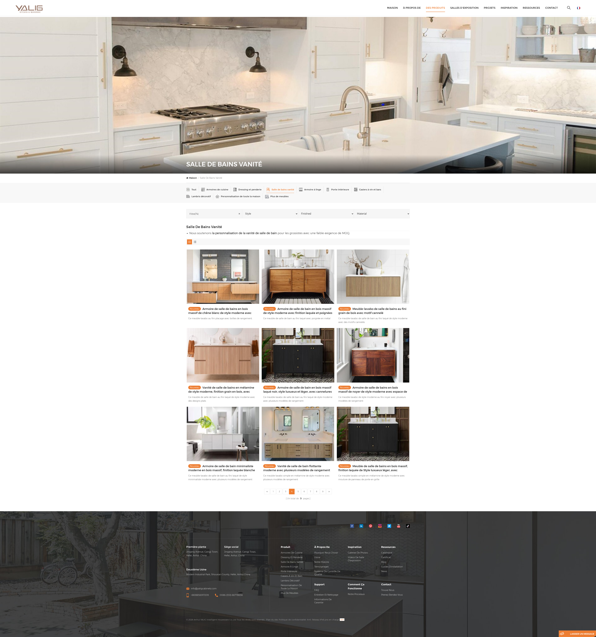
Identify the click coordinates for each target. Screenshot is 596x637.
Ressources (531, 7)
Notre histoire (321, 562)
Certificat (386, 557)
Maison (392, 7)
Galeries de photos (358, 552)
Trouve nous (387, 590)
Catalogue (386, 552)
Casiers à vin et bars (370, 189)
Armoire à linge (312, 189)
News (384, 571)
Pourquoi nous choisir (326, 552)
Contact (551, 7)
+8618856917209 (200, 595)
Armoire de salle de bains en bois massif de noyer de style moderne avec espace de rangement (372, 390)
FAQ (316, 590)
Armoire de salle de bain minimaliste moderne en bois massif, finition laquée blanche (221, 468)
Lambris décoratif (201, 196)
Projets (489, 7)
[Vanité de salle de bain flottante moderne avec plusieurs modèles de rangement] (298, 434)
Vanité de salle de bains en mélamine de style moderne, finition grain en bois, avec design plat (221, 390)
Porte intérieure (340, 189)
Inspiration (509, 7)
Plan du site (272, 619)
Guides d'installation (392, 566)
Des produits (435, 7)
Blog (383, 562)
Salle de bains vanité (211, 178)
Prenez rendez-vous (392, 594)
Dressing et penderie (250, 189)
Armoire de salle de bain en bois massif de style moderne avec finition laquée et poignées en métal (297, 311)
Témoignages (321, 566)
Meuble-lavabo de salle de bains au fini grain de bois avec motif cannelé (372, 311)
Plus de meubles (279, 196)
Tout (194, 189)
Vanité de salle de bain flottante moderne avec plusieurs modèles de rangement (296, 468)
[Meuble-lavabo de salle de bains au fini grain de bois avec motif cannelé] (373, 276)
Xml (309, 619)
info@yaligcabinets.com (204, 588)
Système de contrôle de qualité (327, 573)
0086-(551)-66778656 (231, 595)
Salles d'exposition (464, 7)
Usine (317, 557)
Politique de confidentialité (292, 619)
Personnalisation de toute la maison (240, 196)
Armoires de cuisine (217, 189)
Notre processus (356, 594)
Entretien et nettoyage (326, 594)
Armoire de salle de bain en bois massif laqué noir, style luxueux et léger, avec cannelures (297, 389)
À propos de (412, 7)
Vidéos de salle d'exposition (356, 559)
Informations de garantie (323, 601)
